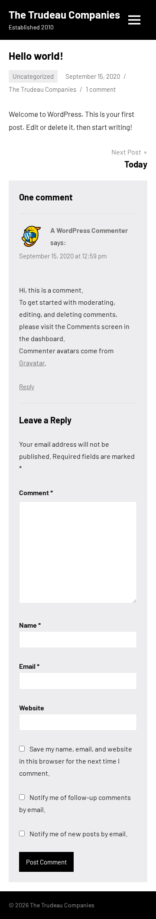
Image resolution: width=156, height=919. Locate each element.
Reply (26, 386)
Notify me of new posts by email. (78, 833)
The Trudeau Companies (64, 14)
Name (30, 625)
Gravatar (32, 362)
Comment (36, 492)
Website (31, 707)
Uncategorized (33, 76)
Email (29, 666)
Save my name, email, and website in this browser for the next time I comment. (75, 761)
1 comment (101, 89)
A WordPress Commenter (89, 230)
